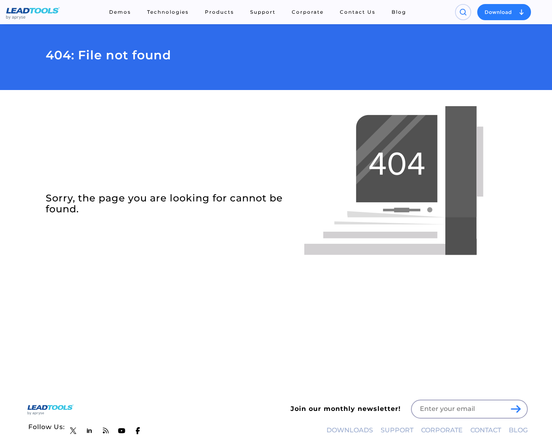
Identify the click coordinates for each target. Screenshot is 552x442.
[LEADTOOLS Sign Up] (516, 409)
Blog (399, 12)
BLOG (518, 430)
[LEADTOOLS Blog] (105, 431)
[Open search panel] (463, 12)
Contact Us (357, 12)
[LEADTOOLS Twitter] (73, 431)
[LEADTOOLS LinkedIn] (89, 431)
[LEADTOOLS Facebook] (138, 431)
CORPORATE (442, 430)
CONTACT (485, 430)
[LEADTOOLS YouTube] (122, 431)
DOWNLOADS (350, 430)
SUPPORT (397, 430)
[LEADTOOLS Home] (33, 12)
